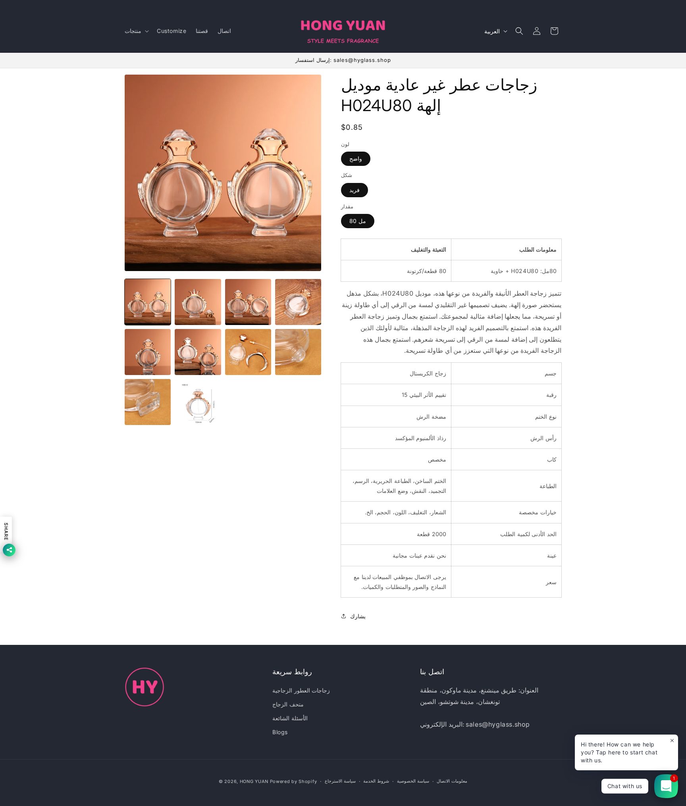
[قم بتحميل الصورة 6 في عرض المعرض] (198, 352)
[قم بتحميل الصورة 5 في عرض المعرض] (148, 352)
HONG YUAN (254, 781)
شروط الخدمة (376, 781)
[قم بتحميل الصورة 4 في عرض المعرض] (298, 302)
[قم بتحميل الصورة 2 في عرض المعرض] (198, 302)
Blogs (280, 732)
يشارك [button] (358, 616)
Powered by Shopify (293, 781)
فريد (354, 190)
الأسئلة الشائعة (290, 718)
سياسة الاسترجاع (340, 781)
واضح (355, 158)
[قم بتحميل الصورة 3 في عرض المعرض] (248, 302)
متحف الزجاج (288, 704)
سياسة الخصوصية (413, 781)
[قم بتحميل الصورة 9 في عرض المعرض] (148, 402)
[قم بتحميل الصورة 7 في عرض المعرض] (248, 352)
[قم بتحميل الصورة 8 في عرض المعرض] (298, 352)
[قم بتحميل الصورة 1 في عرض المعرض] (148, 302)
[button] (136, 31)
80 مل (357, 220)
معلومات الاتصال (452, 781)
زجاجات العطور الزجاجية (301, 690)
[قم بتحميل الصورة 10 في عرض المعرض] (198, 402)
